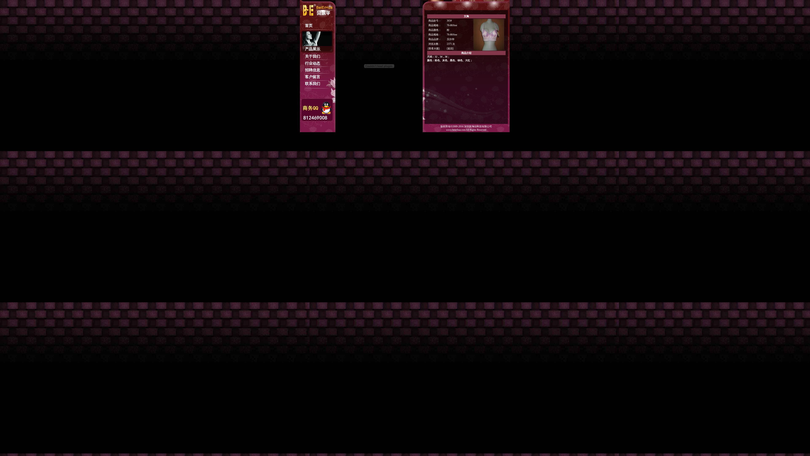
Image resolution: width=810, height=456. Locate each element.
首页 (309, 25)
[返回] (450, 48)
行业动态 (312, 63)
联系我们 (312, 83)
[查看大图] (434, 48)
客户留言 (312, 77)
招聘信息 (312, 70)
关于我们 (312, 56)
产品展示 (312, 49)
